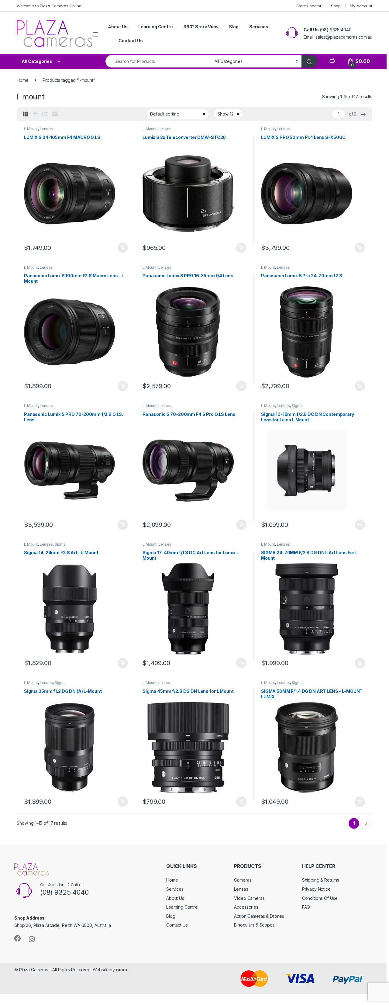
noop (121, 969)
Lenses (46, 128)
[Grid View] (25, 114)
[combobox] (158, 61)
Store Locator (309, 5)
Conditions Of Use (320, 898)
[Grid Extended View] (35, 114)
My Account (361, 5)
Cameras (242, 879)
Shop (335, 5)
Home (22, 80)
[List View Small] (55, 114)
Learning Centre (155, 26)
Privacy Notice (316, 889)
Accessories (246, 907)
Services (258, 26)
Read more (360, 525)
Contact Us (131, 40)
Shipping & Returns (320, 879)
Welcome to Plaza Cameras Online (49, 5)
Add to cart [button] (123, 248)
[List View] (45, 114)
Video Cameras (249, 898)
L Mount (31, 128)
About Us (118, 26)
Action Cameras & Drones (259, 916)
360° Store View (201, 26)
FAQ (306, 907)
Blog (234, 26)
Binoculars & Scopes (254, 924)
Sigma (297, 405)
